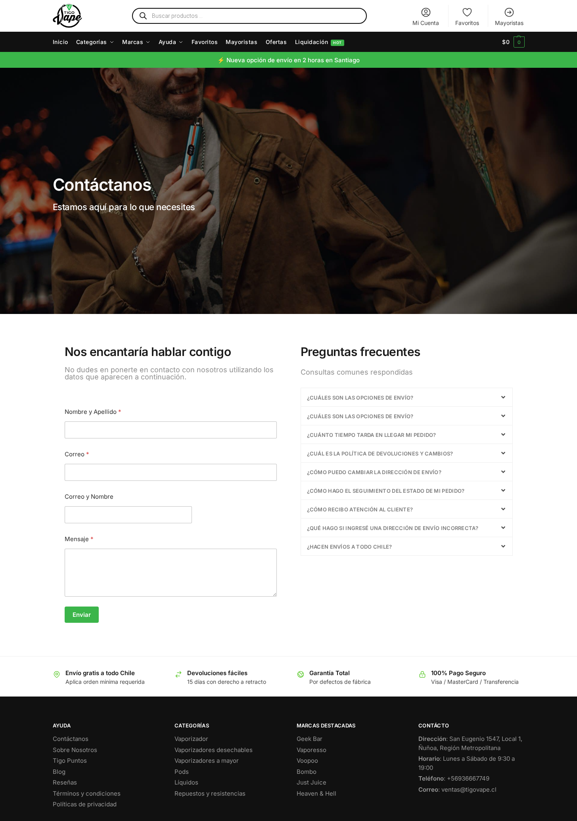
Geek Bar (309, 739)
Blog (59, 771)
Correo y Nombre (89, 496)
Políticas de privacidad (85, 804)
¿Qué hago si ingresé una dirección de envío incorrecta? (393, 528)
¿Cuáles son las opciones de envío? (360, 397)
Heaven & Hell (316, 793)
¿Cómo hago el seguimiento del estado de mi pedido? (386, 491)
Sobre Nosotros (75, 750)
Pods (181, 771)
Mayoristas (509, 22)
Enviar (82, 614)
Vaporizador (191, 739)
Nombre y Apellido (93, 411)
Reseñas (65, 782)
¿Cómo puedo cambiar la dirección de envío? (374, 472)
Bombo (306, 771)
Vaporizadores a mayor (206, 760)
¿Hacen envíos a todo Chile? (349, 547)
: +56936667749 (453, 778)
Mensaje (79, 539)
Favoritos (467, 22)
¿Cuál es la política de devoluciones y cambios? (380, 453)
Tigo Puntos (70, 760)
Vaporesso (311, 750)
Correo (77, 454)
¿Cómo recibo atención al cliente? (360, 509)
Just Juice (311, 782)
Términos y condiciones (87, 793)
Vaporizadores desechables (213, 750)
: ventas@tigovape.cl (457, 789)
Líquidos (186, 782)
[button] (513, 42)
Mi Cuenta (425, 22)
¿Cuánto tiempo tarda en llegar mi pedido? (371, 435)
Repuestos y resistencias (209, 793)
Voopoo (307, 760)
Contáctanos (70, 739)
